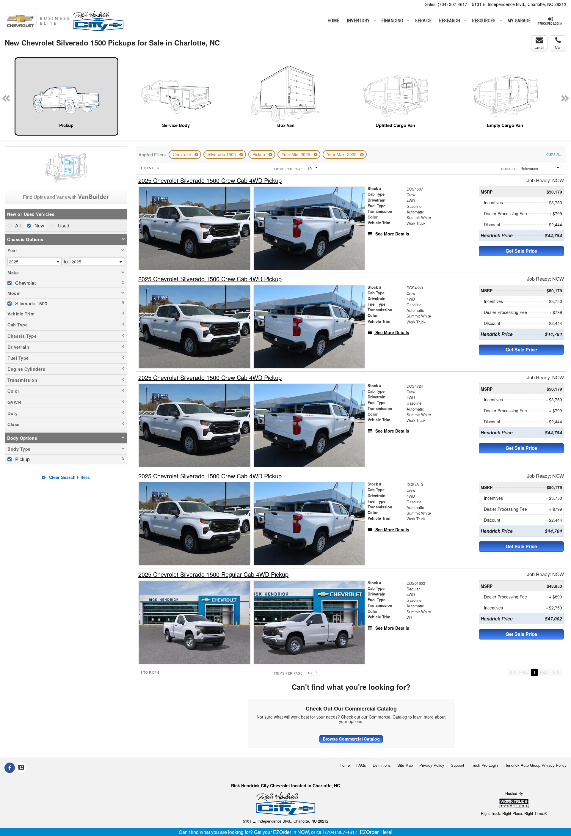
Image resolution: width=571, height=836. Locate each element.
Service (423, 20)
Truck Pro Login (484, 765)
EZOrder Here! (376, 831)
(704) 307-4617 (452, 4)
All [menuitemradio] (17, 225)
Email (539, 47)
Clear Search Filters (69, 477)
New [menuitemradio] (38, 225)
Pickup (259, 154)
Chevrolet (182, 154)
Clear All (553, 154)
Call (558, 47)
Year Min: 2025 (296, 154)
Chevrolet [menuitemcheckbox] (25, 282)
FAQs (361, 765)
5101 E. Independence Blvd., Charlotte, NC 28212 (519, 4)
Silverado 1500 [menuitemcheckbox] (30, 303)
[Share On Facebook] (9, 768)
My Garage (519, 20)
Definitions (382, 765)
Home (333, 20)
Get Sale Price (521, 250)
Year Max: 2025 (342, 154)
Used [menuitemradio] (63, 225)
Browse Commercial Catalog (351, 739)
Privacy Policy (431, 765)
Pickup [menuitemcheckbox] (22, 459)
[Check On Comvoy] (21, 768)
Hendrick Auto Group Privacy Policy (535, 765)
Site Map (405, 765)
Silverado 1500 (222, 154)
